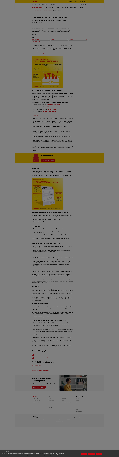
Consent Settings (84, 453)
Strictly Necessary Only (91, 453)
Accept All (98, 453)
